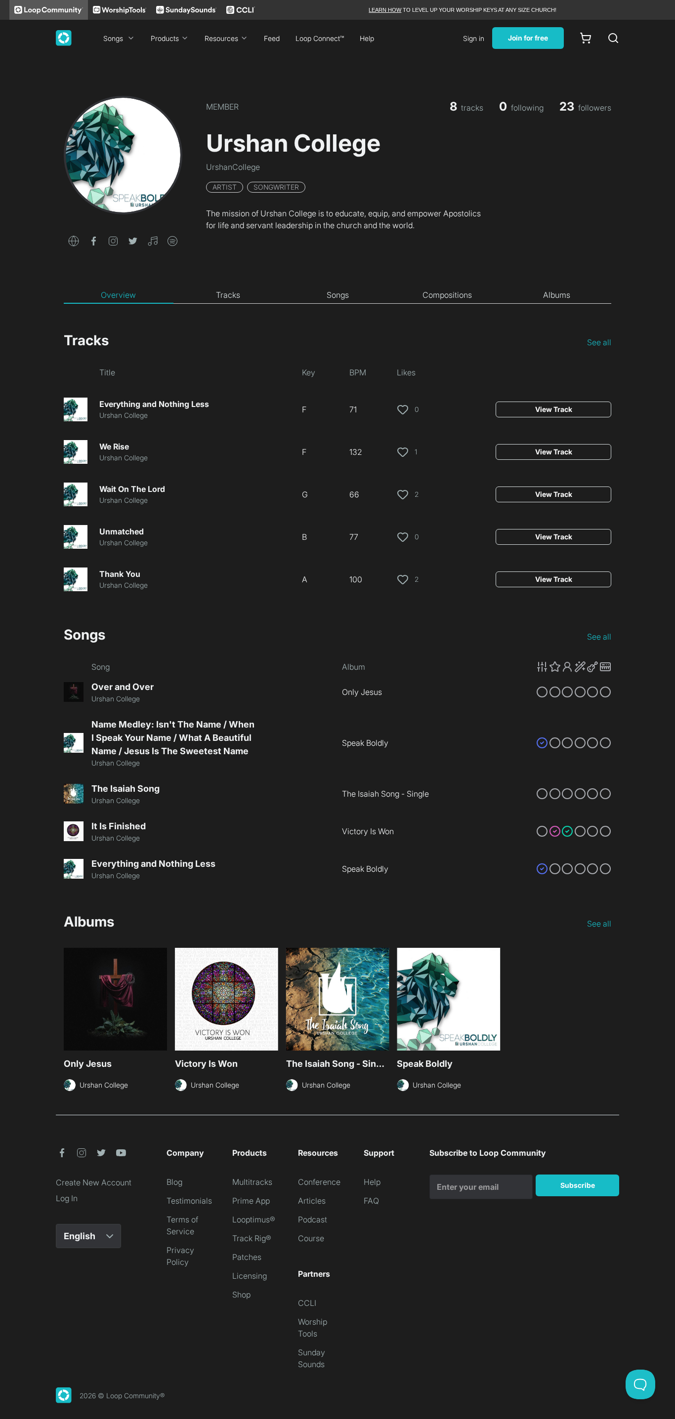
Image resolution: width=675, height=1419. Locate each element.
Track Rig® (251, 1238)
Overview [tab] (118, 295)
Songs (113, 38)
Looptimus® (253, 1219)
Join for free (528, 38)
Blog (174, 1182)
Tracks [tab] (228, 295)
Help (367, 38)
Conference (319, 1182)
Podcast (312, 1219)
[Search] (613, 38)
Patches (246, 1257)
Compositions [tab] (447, 295)
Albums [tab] (556, 295)
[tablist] (337, 295)
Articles (312, 1201)
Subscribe (577, 1185)
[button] (74, 240)
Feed (272, 38)
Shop (241, 1294)
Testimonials (189, 1201)
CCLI (307, 1303)
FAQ (371, 1201)
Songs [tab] (338, 295)
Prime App (251, 1201)
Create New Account (93, 1182)
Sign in (473, 38)
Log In (67, 1198)
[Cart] (585, 38)
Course (311, 1238)
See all (599, 342)
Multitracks (252, 1182)
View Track (553, 409)
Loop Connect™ (319, 38)
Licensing (249, 1276)
